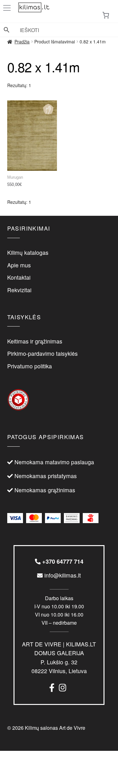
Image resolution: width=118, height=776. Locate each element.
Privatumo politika (29, 366)
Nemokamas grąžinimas (44, 490)
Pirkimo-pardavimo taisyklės (42, 353)
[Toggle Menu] (8, 8)
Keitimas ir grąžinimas (34, 341)
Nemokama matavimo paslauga (54, 462)
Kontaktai (19, 277)
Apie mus (19, 265)
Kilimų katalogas (27, 252)
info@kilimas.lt (62, 575)
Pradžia (22, 41)
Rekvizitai (19, 290)
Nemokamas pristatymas (45, 476)
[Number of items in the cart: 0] (105, 15)
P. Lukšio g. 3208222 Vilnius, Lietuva (59, 657)
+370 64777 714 (62, 561)
